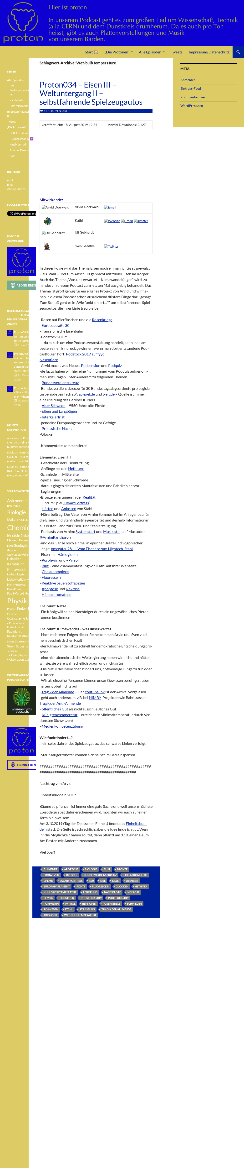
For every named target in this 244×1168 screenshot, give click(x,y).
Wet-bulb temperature (80, 915)
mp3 (10, 180)
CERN (24, 519)
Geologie (21, 545)
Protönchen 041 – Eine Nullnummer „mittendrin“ (20, 442)
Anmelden (188, 80)
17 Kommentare (56, 111)
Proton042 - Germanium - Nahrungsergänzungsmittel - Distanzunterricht (25, 362)
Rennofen (89, 903)
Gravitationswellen (18, 554)
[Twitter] (141, 220)
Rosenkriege (102, 319)
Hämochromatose (56, 594)
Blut (45, 565)
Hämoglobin (67, 554)
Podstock (67, 897)
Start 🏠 (91, 52)
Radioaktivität (15, 627)
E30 (91, 880)
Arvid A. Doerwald (21, 150)
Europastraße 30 (55, 325)
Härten (47, 508)
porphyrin (51, 903)
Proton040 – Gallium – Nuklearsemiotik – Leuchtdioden (21, 457)
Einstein (13, 535)
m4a (10, 184)
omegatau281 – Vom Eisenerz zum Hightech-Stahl (92, 548)
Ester (10, 545)
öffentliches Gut (55, 709)
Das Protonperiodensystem (22, 90)
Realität (89, 497)
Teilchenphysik (17, 655)
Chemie (48, 880)
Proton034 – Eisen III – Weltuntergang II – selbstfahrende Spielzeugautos (91, 93)
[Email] (110, 207)
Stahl (69, 909)
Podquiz (115, 365)
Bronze (122, 869)
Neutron (13, 585)
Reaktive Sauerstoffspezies (64, 583)
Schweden (51, 909)
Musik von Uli (18, 144)
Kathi (13, 156)
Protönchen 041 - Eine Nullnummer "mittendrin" (24, 392)
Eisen (115, 880)
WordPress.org (191, 106)
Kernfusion (15, 564)
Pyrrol (73, 560)
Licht (10, 579)
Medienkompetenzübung (62, 726)
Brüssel (71, 874)
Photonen (30, 593)
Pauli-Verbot (15, 593)
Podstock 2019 (91, 897)
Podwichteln (26, 608)
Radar (22, 623)
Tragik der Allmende (57, 691)
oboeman (13, 438)
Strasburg (87, 909)
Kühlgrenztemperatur (59, 714)
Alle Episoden (150, 52)
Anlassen (68, 508)
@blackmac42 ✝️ (23, 139)
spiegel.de (87, 394)
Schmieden (134, 903)
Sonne (10, 641)
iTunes (29, 189)
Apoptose (50, 588)
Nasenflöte (49, 359)
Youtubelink (95, 691)
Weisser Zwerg (16, 659)
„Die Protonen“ (117, 52)
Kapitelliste (16, 100)
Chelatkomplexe (55, 571)
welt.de (109, 394)
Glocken (122, 886)
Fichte (80, 886)
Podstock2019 (118, 897)
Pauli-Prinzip (14, 589)
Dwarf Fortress (76, 503)
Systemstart (85, 531)
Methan (31, 579)
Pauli (23, 584)
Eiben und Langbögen (59, 411)
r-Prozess (12, 623)
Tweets (177, 52)
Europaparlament (57, 886)
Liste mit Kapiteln (20, 106)
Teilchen (12, 650)
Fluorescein (51, 577)
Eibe (103, 880)
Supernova (24, 646)
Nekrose (73, 588)
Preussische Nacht (57, 428)
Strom (11, 646)
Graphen (12, 550)
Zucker (29, 659)
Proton (12, 614)
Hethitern (76, 468)
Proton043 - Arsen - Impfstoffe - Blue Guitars (24, 336)
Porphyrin (50, 560)
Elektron (26, 535)
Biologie (91, 869)
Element (13, 540)
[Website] (112, 220)
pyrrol (70, 903)
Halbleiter (14, 559)
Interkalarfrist (53, 417)
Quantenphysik (17, 618)
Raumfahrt (14, 631)
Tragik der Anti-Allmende (60, 703)
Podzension (90, 365)
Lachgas (12, 574)
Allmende (50, 869)
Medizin (20, 579)
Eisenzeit (132, 880)
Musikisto (111, 531)
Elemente (24, 540)
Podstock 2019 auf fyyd (85, 354)
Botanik (14, 519)
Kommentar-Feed (193, 97)
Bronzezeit (52, 874)
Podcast (11, 608)
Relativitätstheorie (20, 636)
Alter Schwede (53, 405)
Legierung (90, 892)
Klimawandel (17, 569)
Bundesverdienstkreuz (60, 382)
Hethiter (141, 886)
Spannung (22, 641)
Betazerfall (13, 505)
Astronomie (17, 500)
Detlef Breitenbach (21, 133)
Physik (48, 897)
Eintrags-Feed (190, 88)
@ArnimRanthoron (55, 537)
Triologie (50, 915)
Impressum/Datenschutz (209, 52)
